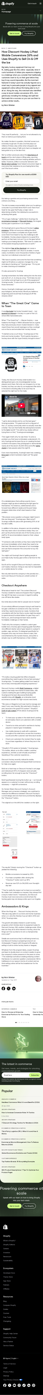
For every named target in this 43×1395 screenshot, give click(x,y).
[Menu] (40, 3)
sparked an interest (9, 313)
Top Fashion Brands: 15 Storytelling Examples (18, 1161)
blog (3, 48)
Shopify (18, 697)
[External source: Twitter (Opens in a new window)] (8, 988)
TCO (34, 1009)
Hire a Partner (8, 1342)
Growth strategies (8, 1109)
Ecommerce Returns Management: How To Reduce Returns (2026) (20, 1143)
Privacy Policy (8, 1372)
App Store (7, 1281)
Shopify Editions (9, 1245)
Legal (5, 1368)
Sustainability (8, 1261)
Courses (6, 1313)
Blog (4, 1301)
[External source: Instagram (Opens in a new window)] (19, 1385)
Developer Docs (9, 1273)
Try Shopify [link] (21, 190)
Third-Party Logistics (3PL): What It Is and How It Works (20, 1132)
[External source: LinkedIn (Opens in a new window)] (14, 988)
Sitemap (6, 1376)
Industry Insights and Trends (12, 1150)
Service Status (8, 1346)
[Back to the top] (5, 1226)
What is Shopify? (9, 1241)
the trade (9, 311)
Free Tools (7, 1317)
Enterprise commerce (9, 1009)
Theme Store (8, 1277)
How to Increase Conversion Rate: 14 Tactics (18, 1113)
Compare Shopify (9, 1305)
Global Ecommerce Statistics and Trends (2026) (19, 1153)
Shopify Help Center (10, 1334)
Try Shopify (28, 33)
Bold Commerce (26, 688)
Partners (6, 1285)
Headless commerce (9, 1099)
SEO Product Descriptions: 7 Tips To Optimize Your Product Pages (20, 1171)
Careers (6, 1249)
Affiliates (6, 1289)
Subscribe (35, 1075)
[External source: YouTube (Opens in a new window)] (14, 1385)
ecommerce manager (10, 221)
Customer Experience (9, 1158)
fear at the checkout (18, 248)
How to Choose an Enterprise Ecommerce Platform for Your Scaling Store (16, 1014)
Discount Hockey (26, 221)
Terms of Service (9, 1364)
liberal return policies (9, 164)
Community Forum (9, 1338)
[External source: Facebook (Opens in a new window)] (3, 988)
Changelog (7, 1321)
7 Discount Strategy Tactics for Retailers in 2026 (20, 1123)
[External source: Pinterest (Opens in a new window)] (33, 1385)
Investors (6, 1253)
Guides (5, 1309)
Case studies (12, 48)
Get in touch (32, 3)
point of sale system (9, 711)
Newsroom (7, 1257)
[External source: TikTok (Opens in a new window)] (24, 1385)
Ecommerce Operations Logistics (14, 1128)
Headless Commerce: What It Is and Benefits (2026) (21, 1102)
